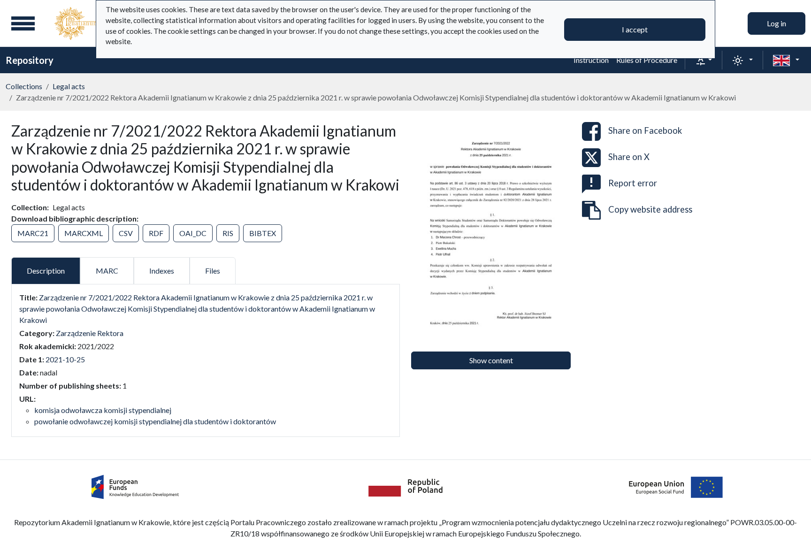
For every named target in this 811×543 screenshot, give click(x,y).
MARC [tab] (107, 270)
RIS (227, 233)
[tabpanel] (205, 359)
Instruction (591, 59)
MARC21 (32, 233)
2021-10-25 (65, 359)
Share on (645, 130)
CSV (126, 233)
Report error (632, 183)
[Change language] (786, 60)
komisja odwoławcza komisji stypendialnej (102, 409)
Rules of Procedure (646, 59)
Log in (776, 23)
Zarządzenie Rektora (89, 333)
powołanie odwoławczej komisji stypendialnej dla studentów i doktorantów (155, 421)
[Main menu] (23, 23)
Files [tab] (212, 270)
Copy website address (650, 209)
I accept (635, 29)
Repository (30, 60)
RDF (156, 233)
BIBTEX (262, 233)
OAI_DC (193, 233)
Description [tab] (46, 270)
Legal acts (69, 86)
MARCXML (83, 233)
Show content (491, 360)
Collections (24, 86)
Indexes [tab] (161, 270)
